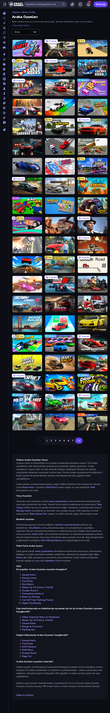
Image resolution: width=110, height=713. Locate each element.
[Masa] (4, 88)
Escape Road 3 (30, 590)
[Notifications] (88, 4)
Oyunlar (16, 12)
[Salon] (4, 93)
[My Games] (80, 4)
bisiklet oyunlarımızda (67, 524)
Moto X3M (37, 534)
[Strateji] (4, 107)
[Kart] (4, 74)
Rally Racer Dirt (38, 513)
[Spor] (4, 103)
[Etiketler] (4, 129)
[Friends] (72, 4)
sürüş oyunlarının (44, 551)
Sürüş (24, 12)
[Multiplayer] (4, 42)
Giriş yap (100, 4)
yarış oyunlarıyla (58, 501)
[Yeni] (4, 23)
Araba (32, 12)
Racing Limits (23, 510)
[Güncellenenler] (4, 32)
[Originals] (4, 37)
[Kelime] (4, 78)
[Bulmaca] (4, 64)
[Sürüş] (4, 112)
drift (92, 487)
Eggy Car (27, 656)
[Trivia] (4, 122)
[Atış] (4, 59)
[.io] (4, 69)
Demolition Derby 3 (33, 593)
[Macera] (4, 83)
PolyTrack (27, 581)
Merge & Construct (32, 626)
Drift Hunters (29, 646)
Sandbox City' (52, 560)
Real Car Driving (31, 596)
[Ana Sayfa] (4, 13)
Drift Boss (51, 487)
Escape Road (29, 653)
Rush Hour (28, 487)
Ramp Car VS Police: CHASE (37, 587)
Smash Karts (29, 574)
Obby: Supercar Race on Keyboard (40, 617)
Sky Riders (35, 527)
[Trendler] (4, 27)
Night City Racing (31, 603)
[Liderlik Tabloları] (4, 47)
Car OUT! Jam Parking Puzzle (37, 600)
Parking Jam (28, 629)
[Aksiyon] (4, 54)
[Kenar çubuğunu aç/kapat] (4, 4)
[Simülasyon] (4, 98)
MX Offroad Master (52, 540)
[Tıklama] (4, 117)
